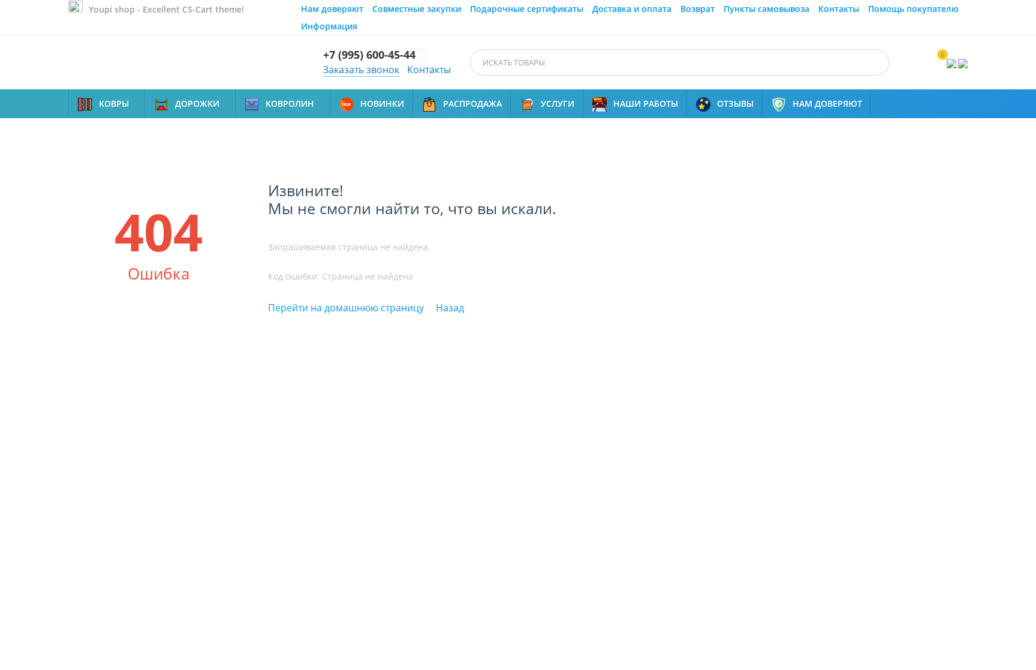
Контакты (838, 8)
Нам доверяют (332, 8)
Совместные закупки (416, 8)
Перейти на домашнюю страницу (346, 307)
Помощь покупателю (913, 8)
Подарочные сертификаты (526, 8)
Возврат (697, 8)
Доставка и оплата (631, 8)
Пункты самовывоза (766, 8)
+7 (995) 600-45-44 (369, 55)
